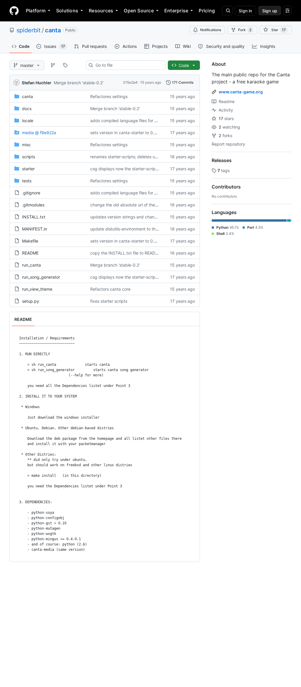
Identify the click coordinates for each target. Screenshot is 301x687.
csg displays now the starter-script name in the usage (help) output (155, 168)
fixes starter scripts (108, 301)
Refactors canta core (110, 289)
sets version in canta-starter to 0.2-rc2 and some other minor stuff (153, 132)
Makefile (30, 240)
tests (26, 180)
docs (26, 108)
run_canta (31, 264)
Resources (101, 11)
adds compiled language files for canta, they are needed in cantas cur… (159, 120)
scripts (28, 156)
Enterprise (176, 11)
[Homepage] (14, 10)
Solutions (67, 11)
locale (27, 120)
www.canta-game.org (241, 91)
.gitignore (31, 192)
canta (53, 30)
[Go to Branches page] (53, 65)
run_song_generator (41, 277)
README (30, 252)
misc (26, 144)
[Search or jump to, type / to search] (227, 10)
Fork (244, 30)
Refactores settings (109, 96)
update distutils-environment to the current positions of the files (151, 228)
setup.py (30, 301)
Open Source (139, 11)
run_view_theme (37, 289)
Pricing (207, 11)
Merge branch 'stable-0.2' (78, 82)
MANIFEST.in (34, 228)
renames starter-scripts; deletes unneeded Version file (142, 156)
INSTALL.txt (33, 216)
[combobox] (128, 65)
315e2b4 (130, 82)
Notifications (210, 30)
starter (28, 168)
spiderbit (28, 30)
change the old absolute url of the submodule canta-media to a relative (158, 204)
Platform (36, 11)
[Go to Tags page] (65, 65)
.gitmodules (33, 204)
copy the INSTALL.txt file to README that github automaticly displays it (159, 252)
